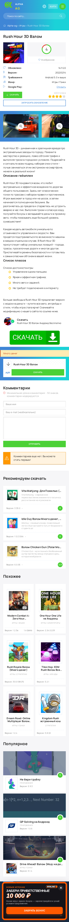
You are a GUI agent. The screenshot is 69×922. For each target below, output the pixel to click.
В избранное (48, 59)
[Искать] (61, 16)
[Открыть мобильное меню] (62, 6)
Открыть (61, 86)
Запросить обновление (34, 102)
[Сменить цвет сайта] (44, 6)
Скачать (14, 94)
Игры (22, 25)
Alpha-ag (12, 25)
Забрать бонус (34, 910)
